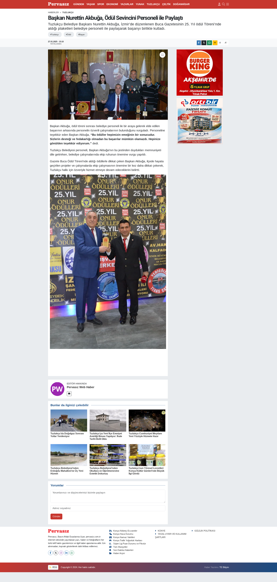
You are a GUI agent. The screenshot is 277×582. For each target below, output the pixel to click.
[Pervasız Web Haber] (57, 389)
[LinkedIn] (66, 552)
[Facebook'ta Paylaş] (199, 42)
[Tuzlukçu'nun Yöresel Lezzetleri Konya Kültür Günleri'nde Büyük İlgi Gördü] (147, 455)
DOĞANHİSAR (181, 4)
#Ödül (68, 34)
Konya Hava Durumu (123, 534)
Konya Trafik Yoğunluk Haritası (127, 540)
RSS (54, 567)
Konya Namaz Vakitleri (124, 537)
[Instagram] (61, 552)
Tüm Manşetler (120, 547)
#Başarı (81, 34)
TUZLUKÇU (153, 4)
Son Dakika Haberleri (123, 550)
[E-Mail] (69, 393)
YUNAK (140, 4)
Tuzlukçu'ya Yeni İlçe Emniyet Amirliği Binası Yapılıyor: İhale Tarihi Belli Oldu (106, 436)
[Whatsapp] (71, 552)
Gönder (56, 516)
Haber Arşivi (119, 553)
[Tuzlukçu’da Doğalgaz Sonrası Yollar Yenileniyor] (68, 420)
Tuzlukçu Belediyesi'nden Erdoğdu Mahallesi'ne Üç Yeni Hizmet (66, 471)
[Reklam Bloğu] (200, 72)
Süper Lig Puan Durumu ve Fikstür (129, 543)
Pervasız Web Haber (80, 387)
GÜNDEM (78, 4)
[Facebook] (50, 552)
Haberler (53, 12)
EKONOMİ (112, 4)
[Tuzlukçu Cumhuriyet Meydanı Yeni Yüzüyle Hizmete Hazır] (147, 420)
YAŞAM (90, 4)
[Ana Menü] (227, 4)
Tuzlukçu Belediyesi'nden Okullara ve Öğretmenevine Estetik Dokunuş (104, 471)
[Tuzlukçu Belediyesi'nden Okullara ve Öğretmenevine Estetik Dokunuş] (108, 455)
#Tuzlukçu (54, 34)
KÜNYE (161, 531)
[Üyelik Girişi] (219, 4)
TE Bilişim (224, 567)
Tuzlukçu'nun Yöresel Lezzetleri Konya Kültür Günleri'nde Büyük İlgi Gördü (146, 471)
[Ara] (223, 4)
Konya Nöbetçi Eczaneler (125, 531)
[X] (55, 552)
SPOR (100, 4)
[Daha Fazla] (215, 42)
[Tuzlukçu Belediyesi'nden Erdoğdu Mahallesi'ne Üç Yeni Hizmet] (68, 455)
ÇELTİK (166, 4)
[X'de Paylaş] (203, 42)
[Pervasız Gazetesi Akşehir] (59, 4)
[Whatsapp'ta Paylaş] (209, 42)
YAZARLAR (126, 4)
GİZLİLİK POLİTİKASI (204, 531)
